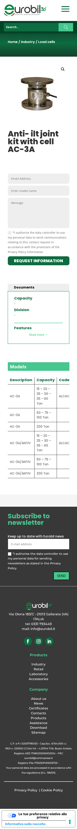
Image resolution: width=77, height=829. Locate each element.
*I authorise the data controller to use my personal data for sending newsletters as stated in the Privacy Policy (38, 561)
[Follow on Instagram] (38, 641)
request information (38, 261)
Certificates (38, 708)
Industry (28, 42)
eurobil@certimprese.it (38, 758)
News (38, 703)
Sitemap (38, 732)
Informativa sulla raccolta (25, 824)
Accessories (38, 679)
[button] (63, 69)
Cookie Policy (52, 790)
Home (13, 42)
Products (38, 718)
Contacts (38, 713)
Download (38, 728)
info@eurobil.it (43, 629)
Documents (24, 287)
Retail (38, 669)
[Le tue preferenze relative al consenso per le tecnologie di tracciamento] (70, 822)
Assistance (38, 723)
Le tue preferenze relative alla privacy (42, 815)
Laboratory (38, 674)
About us (38, 699)
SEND (61, 576)
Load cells (46, 42)
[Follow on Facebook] (28, 641)
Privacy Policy (25, 790)
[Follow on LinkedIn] (49, 641)
